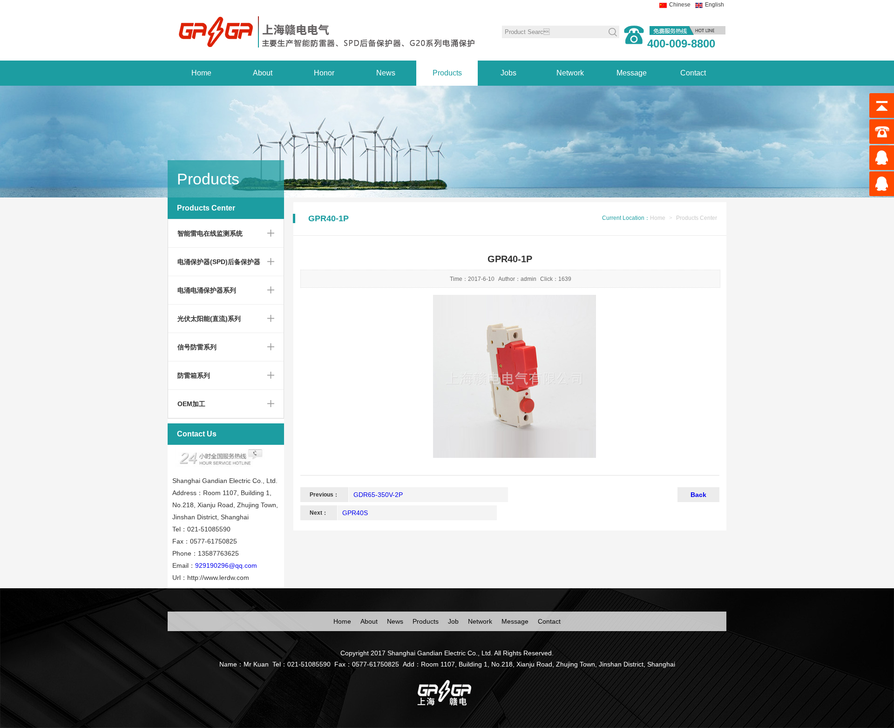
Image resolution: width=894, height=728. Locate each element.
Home (201, 73)
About (262, 73)
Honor (324, 73)
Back (698, 494)
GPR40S (355, 513)
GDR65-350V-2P (378, 494)
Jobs (508, 73)
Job (453, 621)
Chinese (680, 4)
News (385, 73)
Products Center (696, 218)
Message (631, 73)
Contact (693, 73)
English (714, 4)
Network (570, 73)
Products (447, 73)
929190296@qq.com (226, 565)
